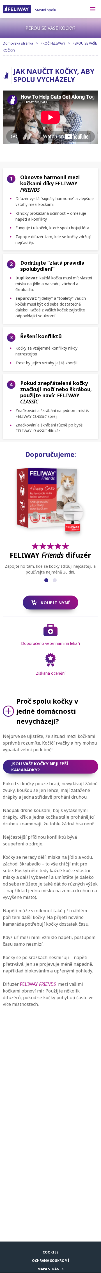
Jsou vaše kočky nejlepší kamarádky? (39, 767)
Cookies (50, 1252)
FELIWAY (38, 984)
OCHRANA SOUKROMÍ (50, 1260)
